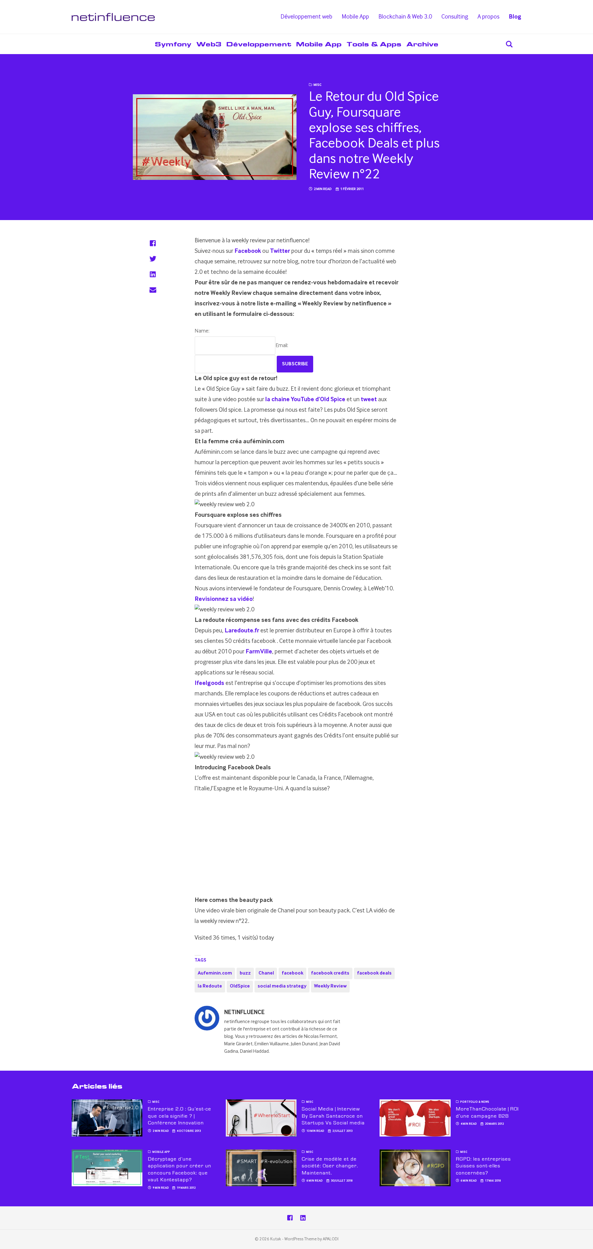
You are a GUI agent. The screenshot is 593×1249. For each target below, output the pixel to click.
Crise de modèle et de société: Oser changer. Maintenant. (330, 1166)
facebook (292, 973)
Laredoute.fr (242, 631)
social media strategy (282, 986)
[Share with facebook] (152, 243)
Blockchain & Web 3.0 (405, 17)
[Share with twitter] (152, 258)
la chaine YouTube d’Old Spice (305, 400)
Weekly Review (330, 986)
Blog (515, 17)
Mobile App (355, 17)
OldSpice (240, 986)
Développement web (306, 17)
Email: (281, 345)
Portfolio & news (474, 1102)
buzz (245, 973)
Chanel (266, 973)
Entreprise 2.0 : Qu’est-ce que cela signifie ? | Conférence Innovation (179, 1116)
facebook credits (330, 973)
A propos (488, 17)
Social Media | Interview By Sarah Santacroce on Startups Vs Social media (333, 1116)
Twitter (280, 251)
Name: (202, 331)
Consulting (454, 17)
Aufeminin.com (215, 973)
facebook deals (374, 973)
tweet (369, 400)
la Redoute (210, 986)
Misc (317, 85)
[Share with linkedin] (152, 274)
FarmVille (259, 652)
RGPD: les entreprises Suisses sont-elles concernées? (483, 1166)
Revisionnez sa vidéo (224, 599)
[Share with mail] (152, 289)
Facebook (247, 251)
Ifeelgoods (209, 683)
